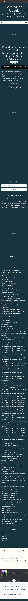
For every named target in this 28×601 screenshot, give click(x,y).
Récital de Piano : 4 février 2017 (9, 491)
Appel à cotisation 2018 (7, 285)
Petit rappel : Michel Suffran (8, 471)
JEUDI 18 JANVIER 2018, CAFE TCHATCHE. (13, 322)
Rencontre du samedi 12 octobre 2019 (11, 499)
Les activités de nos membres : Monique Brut (12, 402)
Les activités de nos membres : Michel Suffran (13, 395)
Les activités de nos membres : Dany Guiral (12, 346)
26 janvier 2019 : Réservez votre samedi (11, 272)
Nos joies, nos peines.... (7, 460)
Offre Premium (3, 560)
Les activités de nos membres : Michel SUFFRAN (13, 398)
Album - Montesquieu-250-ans (9, 276)
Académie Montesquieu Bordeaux (10, 274)
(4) (3, 533)
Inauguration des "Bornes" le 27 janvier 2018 (12, 311)
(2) (3, 536)
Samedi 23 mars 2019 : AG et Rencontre (11, 519)
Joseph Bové (4, 324)
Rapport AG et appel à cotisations (9, 490)
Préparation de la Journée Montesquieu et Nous (13, 478)
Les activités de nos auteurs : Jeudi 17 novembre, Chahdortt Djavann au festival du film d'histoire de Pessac (13, 333)
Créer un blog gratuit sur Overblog (9, 556)
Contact (22, 556)
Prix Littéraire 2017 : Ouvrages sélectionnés (12, 486)
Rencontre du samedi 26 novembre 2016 (11, 501)
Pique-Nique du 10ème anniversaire (10, 477)
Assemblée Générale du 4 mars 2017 (10, 289)
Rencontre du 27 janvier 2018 (9, 495)
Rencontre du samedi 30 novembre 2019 (11, 503)
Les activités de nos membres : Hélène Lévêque (13, 376)
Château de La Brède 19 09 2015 (9, 296)
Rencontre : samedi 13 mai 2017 (9, 504)
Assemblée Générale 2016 (8, 287)
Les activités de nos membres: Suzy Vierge (12, 423)
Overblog (22, 551)
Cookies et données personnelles (13, 560)
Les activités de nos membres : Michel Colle (12, 393)
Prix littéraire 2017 (6, 484)
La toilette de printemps (7, 328)
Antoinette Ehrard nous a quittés (9, 283)
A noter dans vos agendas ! (8, 281)
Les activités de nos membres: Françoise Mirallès (13, 363)
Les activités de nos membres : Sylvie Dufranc (13, 428)
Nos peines (4, 464)
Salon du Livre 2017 (6, 510)
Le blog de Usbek (14, 8)
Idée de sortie (4, 305)
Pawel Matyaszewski (6, 469)
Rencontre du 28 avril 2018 (8, 497)
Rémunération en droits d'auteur (19, 558)
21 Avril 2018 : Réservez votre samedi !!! (11, 270)
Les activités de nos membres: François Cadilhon (13, 357)
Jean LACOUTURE (6, 320)
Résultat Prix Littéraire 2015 (8, 506)
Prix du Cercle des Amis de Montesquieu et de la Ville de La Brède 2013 (14, 53)
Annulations (4, 279)
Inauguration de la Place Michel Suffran (11, 309)
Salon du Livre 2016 (6, 508)
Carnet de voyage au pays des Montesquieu (12, 294)
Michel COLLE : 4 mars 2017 (8, 452)
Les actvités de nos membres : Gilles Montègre (13, 443)
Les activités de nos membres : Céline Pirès (12, 341)
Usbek (12, 207)
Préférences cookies (23, 560)
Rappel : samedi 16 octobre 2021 (9, 488)
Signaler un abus (5, 558)
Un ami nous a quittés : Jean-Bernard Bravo (12, 521)
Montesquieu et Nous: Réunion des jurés (11, 458)
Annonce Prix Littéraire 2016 (8, 277)
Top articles (18, 556)
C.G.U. (11, 558)
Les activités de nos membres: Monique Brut (12, 411)
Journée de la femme (6, 326)
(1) (4, 540)
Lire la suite (14, 83)
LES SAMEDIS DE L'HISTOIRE (9, 445)
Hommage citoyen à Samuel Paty (9, 304)
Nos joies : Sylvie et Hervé (8, 462)
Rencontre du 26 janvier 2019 (9, 493)
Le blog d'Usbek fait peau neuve (9, 330)
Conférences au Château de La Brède (10, 298)
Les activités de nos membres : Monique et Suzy (13, 421)
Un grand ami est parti (7, 523)
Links (2, 447)
